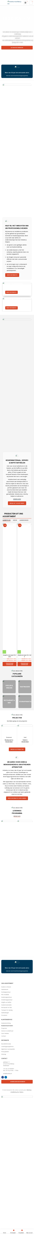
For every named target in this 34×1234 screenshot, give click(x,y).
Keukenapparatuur (6, 997)
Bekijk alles (17, 816)
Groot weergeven (15, 726)
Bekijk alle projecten (17, 749)
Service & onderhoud (7, 1031)
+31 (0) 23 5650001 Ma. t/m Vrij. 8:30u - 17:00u (10, 1069)
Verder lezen (17, 499)
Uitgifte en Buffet (6, 1002)
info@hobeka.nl (7, 1073)
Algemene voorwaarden (8, 1049)
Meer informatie (12, 275)
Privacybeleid (5, 1051)
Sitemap (3, 1054)
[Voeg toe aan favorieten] (14, 525)
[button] (4, 652)
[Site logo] (15, 2)
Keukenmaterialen (6, 1005)
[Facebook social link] (2, 1077)
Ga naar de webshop (17, 47)
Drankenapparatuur (6, 1000)
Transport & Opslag (6, 1010)
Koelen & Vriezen (6, 987)
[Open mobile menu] (2, 2)
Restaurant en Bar (6, 1007)
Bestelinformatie (6, 1044)
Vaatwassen (4, 989)
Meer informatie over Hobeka (17, 798)
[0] (25, 2)
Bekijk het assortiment (17, 503)
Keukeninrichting (6, 1023)
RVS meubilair (5, 994)
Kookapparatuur (6, 992)
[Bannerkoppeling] (17, 289)
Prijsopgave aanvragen (9, 664)
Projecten (4, 1028)
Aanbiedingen (5, 1012)
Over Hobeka (5, 1033)
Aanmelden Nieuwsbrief (17, 1081)
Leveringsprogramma (7, 1046)
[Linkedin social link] (5, 1077)
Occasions (4, 1015)
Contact (3, 1036)
